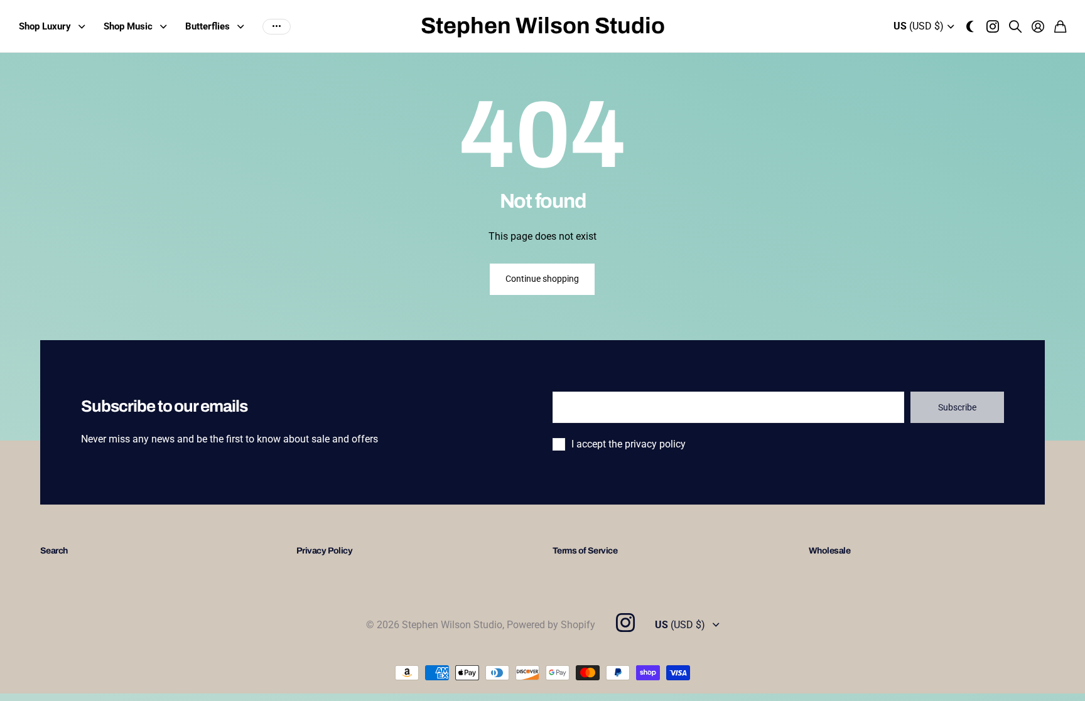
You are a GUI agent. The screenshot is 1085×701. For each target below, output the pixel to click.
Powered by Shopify (551, 625)
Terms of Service (585, 550)
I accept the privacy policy (628, 444)
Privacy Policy (324, 550)
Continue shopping (542, 279)
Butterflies (207, 26)
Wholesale (829, 550)
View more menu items (276, 26)
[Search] (1015, 26)
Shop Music (128, 26)
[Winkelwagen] (1060, 26)
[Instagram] (624, 622)
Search (54, 550)
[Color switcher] (970, 26)
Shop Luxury (45, 26)
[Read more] (992, 26)
